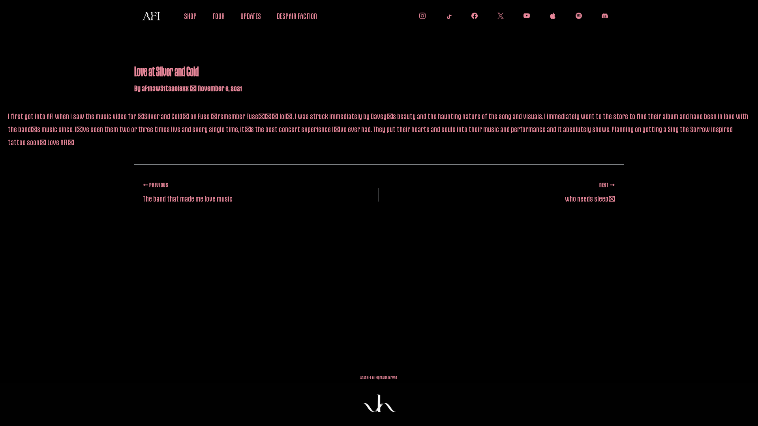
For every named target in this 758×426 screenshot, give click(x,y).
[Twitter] (499, 16)
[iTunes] (551, 16)
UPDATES (250, 16)
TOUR (218, 16)
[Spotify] (577, 16)
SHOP (190, 16)
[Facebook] (473, 16)
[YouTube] (525, 16)
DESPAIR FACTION (297, 16)
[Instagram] (420, 16)
